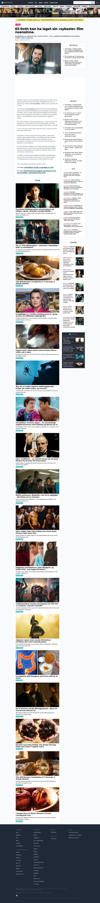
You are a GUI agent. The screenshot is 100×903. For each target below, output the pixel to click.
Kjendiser (36, 873)
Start (17, 832)
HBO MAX (39, 6)
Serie (17, 840)
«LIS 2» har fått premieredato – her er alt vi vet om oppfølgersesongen (73, 134)
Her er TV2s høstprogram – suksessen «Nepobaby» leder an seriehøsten (73, 225)
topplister (76, 6)
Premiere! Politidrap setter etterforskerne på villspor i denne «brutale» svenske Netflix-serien (73, 232)
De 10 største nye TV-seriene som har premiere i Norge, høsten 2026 (73, 114)
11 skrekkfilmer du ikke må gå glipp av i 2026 (38, 167)
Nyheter (30, 2)
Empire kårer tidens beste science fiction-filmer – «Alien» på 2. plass (72, 219)
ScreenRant (31, 109)
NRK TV (18, 863)
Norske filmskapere (39, 881)
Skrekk (18, 24)
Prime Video (47, 6)
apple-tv (55, 6)
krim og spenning (30, 6)
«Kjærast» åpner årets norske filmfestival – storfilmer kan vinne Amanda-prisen (72, 200)
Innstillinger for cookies (75, 835)
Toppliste (20, 6)
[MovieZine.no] (6, 2)
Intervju (84, 6)
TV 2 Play (18, 860)
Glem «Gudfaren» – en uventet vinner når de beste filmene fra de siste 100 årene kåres (72, 174)
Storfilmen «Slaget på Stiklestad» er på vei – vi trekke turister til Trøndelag (73, 161)
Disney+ (18, 868)
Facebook (53, 838)
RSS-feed (53, 832)
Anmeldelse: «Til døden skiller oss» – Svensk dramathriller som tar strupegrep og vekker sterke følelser (50, 20)
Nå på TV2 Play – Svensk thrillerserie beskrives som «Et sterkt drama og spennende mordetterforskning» (69, 322)
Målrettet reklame (74, 838)
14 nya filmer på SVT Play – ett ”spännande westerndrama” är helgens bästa (69, 340)
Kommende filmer (94, 6)
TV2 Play (36, 870)
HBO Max (18, 855)
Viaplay (18, 857)
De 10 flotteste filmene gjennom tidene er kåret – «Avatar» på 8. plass (74, 147)
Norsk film (36, 865)
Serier (40, 2)
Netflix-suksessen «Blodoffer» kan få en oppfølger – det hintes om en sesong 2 (73, 187)
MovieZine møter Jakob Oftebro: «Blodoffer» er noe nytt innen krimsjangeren (74, 154)
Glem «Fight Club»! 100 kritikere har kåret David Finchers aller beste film (73, 213)
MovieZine (17, 40)
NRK (35, 876)
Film (36, 2)
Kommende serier (38, 867)
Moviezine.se (40, 889)
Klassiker (69, 6)
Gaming (46, 2)
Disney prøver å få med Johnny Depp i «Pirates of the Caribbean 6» (74, 141)
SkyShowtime (19, 874)
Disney (62, 6)
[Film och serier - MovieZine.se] (73, 334)
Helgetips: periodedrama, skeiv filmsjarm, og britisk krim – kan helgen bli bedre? (73, 193)
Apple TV (18, 866)
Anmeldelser (54, 2)
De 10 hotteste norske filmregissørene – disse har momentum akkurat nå (73, 181)
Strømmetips (5, 6)
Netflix (13, 6)
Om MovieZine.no (73, 832)
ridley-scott (37, 878)
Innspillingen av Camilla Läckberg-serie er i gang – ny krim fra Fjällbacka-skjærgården (73, 207)
